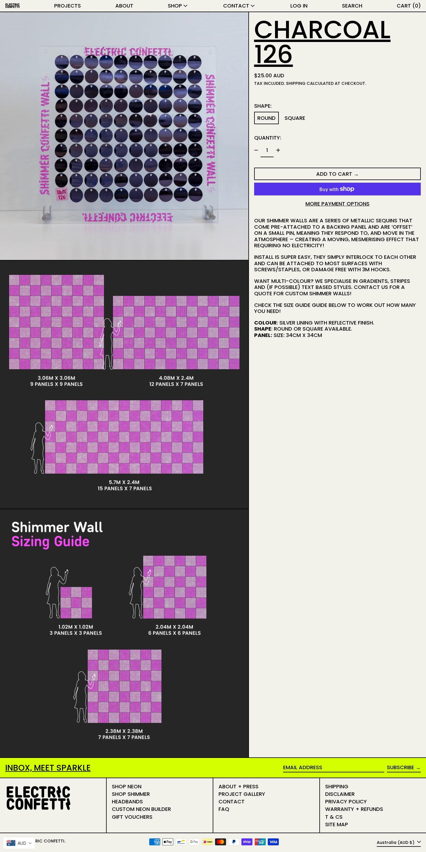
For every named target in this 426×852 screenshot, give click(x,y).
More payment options (337, 204)
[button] (352, 6)
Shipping (295, 83)
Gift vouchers (132, 816)
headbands (127, 801)
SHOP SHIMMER (131, 794)
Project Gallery (242, 794)
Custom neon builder (141, 809)
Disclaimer (340, 794)
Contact (232, 801)
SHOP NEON (126, 786)
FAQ (224, 809)
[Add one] (278, 150)
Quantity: (267, 137)
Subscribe (400, 767)
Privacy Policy (346, 801)
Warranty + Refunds (354, 809)
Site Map (336, 824)
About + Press (238, 786)
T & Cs (334, 816)
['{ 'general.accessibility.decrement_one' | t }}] (256, 150)
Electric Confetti (43, 841)
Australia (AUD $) (396, 842)
